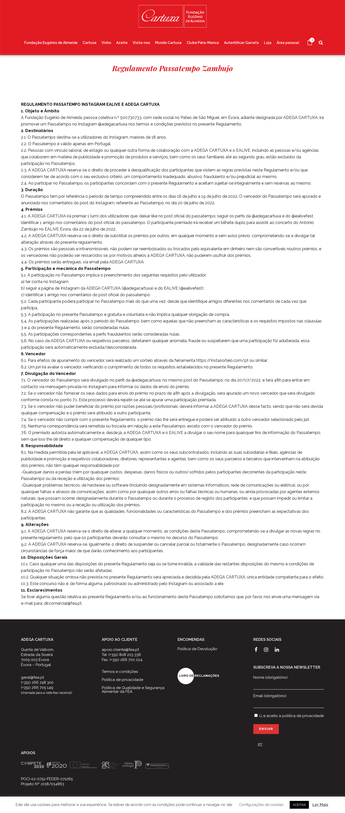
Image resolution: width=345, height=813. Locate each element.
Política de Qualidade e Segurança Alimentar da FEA (133, 690)
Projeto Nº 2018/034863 (42, 784)
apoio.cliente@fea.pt (120, 649)
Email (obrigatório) (269, 696)
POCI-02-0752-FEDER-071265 (47, 779)
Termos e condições (120, 672)
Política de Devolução (197, 649)
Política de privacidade (122, 680)
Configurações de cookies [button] (261, 804)
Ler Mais (320, 804)
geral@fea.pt (32, 677)
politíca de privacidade (303, 716)
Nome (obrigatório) (270, 677)
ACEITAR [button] (299, 805)
